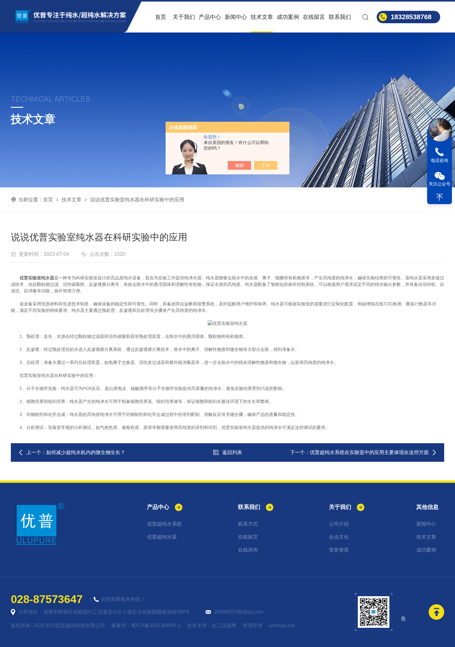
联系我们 (340, 17)
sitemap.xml (282, 625)
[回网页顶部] (439, 197)
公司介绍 (339, 524)
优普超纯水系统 (164, 524)
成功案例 (288, 17)
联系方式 (248, 524)
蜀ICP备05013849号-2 (156, 625)
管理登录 (252, 625)
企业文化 (339, 537)
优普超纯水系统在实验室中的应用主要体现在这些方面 (369, 452)
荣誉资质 (339, 550)
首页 (160, 17)
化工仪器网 (224, 625)
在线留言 (314, 17)
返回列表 (232, 452)
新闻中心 (236, 17)
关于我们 (184, 17)
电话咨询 (439, 160)
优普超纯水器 (162, 537)
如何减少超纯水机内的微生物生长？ (85, 452)
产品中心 (210, 17)
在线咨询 (248, 550)
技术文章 (262, 17)
